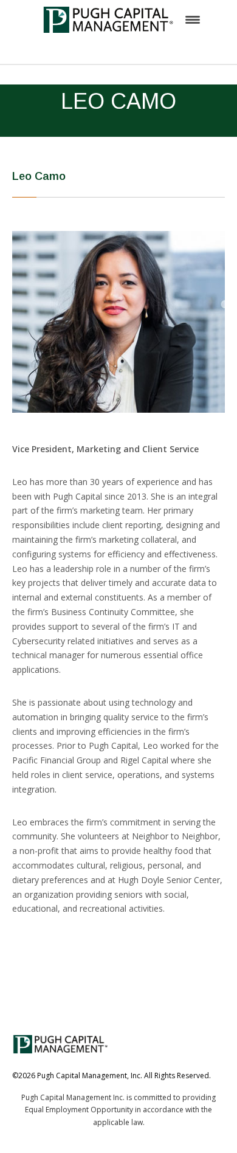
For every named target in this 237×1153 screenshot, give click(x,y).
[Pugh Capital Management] (109, 18)
